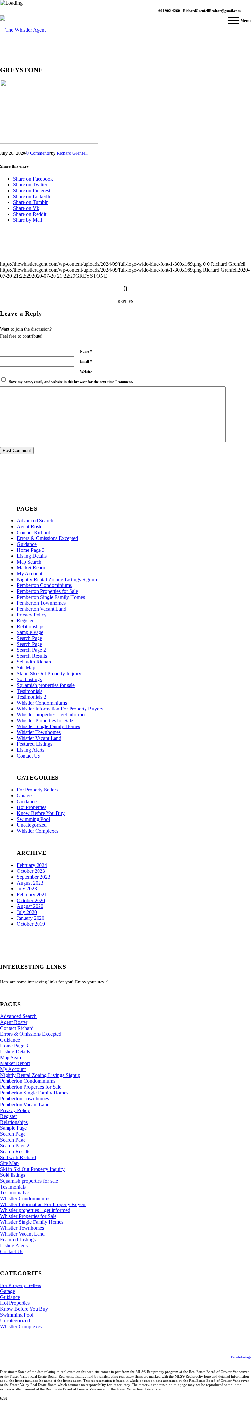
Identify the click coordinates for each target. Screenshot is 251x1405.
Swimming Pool (33, 819)
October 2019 (31, 924)
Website (86, 372)
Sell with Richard (35, 661)
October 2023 (31, 871)
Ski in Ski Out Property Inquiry (49, 673)
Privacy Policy (32, 614)
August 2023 (30, 883)
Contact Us (28, 755)
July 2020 (27, 912)
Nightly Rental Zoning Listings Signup (57, 579)
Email (86, 361)
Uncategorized (32, 825)
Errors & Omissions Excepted (47, 538)
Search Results (32, 656)
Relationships (30, 626)
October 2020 (31, 900)
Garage (24, 795)
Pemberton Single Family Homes (51, 597)
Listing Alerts (30, 750)
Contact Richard (33, 532)
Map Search (29, 562)
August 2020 (30, 906)
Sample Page (30, 632)
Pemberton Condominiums (44, 585)
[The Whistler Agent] (23, 34)
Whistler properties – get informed (52, 714)
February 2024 (32, 865)
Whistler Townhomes (39, 732)
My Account (29, 573)
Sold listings (29, 679)
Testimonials (29, 691)
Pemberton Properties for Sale (47, 591)
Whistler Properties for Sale (45, 720)
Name (86, 351)
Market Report (32, 567)
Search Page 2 (31, 650)
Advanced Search (35, 520)
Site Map (26, 667)
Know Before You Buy (41, 813)
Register (25, 620)
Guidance (27, 544)
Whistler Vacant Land (39, 738)
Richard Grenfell (72, 153)
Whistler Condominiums (42, 703)
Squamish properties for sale (46, 685)
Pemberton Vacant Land (41, 609)
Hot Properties (31, 807)
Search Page (29, 638)
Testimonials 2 (31, 697)
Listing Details (32, 556)
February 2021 (32, 894)
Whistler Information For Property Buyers (60, 708)
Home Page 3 (31, 550)
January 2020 (30, 918)
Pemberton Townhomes (41, 603)
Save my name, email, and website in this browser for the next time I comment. (71, 382)
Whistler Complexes (37, 831)
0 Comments (38, 153)
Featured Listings (34, 744)
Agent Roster (30, 526)
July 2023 (27, 888)
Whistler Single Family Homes (48, 726)
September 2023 (33, 877)
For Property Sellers (37, 789)
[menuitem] (236, 20)
